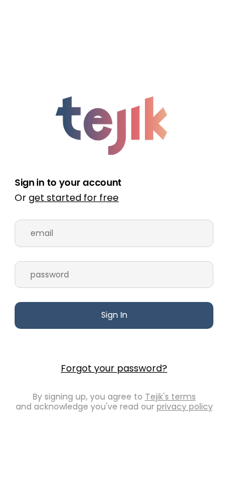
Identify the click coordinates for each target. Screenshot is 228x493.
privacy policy (185, 406)
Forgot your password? (114, 368)
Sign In (114, 315)
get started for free (74, 197)
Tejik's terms (170, 396)
